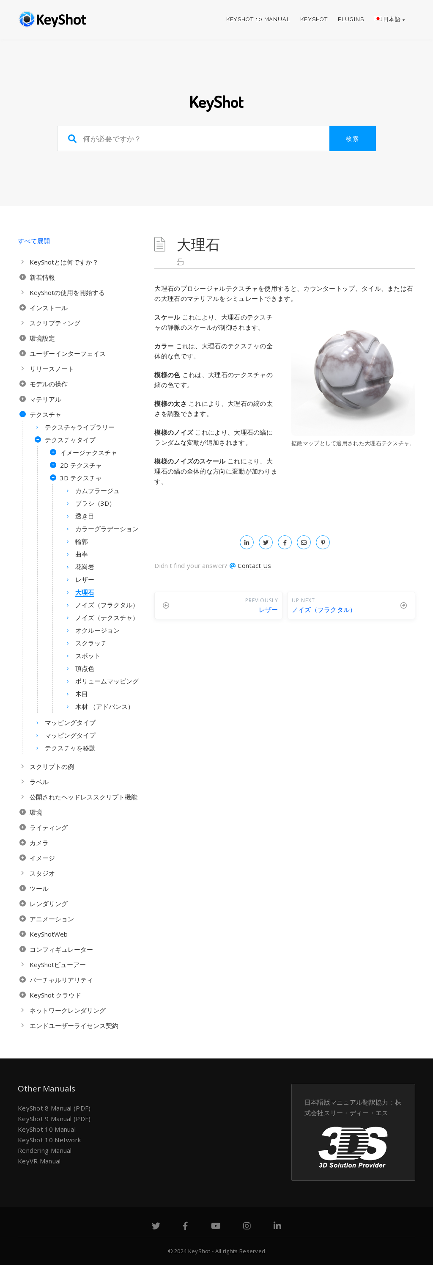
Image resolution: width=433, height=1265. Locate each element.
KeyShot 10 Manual (258, 19)
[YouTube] (215, 1227)
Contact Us (254, 565)
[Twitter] (156, 1227)
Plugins (351, 19)
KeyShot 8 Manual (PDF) (54, 1108)
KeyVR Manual (39, 1161)
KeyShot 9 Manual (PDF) (54, 1118)
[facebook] (284, 542)
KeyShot (314, 19)
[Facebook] (185, 1227)
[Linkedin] (277, 1227)
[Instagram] (247, 1227)
